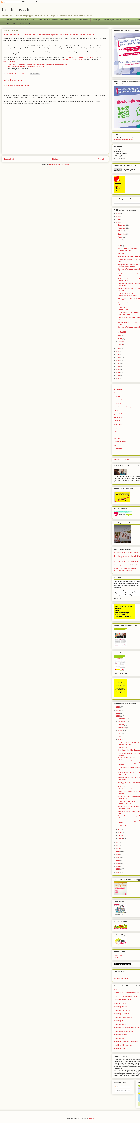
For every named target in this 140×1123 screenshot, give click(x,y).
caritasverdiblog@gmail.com (123, 139)
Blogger (91, 1118)
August (120, 237)
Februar (121, 341)
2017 (118, 363)
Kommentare (121, 1090)
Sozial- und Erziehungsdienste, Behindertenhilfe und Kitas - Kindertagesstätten (63, 20)
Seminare (117, 435)
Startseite (9, 20)
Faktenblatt (118, 400)
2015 (118, 369)
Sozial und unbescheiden (122, 1000)
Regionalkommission (121, 428)
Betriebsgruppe (119, 393)
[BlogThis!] (33, 74)
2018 (118, 360)
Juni (119, 243)
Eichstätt (117, 396)
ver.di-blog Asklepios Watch (123, 1031)
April (120, 336)
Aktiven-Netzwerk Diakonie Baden (125, 996)
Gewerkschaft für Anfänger (123, 407)
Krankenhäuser (25, 23)
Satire (116, 431)
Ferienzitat (117, 403)
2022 (118, 348)
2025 (118, 216)
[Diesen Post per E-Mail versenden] (31, 74)
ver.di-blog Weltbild (120, 1024)
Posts (118, 1087)
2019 (118, 357)
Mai (119, 246)
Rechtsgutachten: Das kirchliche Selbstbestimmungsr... (129, 265)
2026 (118, 213)
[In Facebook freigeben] (37, 74)
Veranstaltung (118, 449)
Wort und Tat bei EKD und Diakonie (126, 561)
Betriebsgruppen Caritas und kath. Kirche (117, 20)
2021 (118, 351)
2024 (118, 219)
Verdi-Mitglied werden (121, 978)
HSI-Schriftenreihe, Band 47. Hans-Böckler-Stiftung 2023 (26, 66)
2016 (118, 366)
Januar (120, 345)
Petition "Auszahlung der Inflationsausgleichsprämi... (128, 294)
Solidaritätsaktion (120, 442)
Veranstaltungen (11, 23)
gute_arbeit (118, 414)
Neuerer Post (9, 159)
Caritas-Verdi (15, 9)
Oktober (121, 231)
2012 (118, 378)
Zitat (115, 452)
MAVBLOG (117, 989)
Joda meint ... (122, 253)
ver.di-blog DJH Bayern (122, 1010)
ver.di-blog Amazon (120, 1007)
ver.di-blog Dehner (120, 1034)
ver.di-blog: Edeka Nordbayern (124, 1017)
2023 (118, 222)
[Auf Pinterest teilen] (39, 74)
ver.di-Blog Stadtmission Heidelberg (126, 1041)
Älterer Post (102, 159)
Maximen (117, 421)
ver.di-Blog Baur (119, 1048)
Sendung (117, 438)
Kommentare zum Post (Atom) (59, 164)
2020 (118, 354)
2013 (118, 375)
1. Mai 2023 (122, 332)
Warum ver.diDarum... (118, 956)
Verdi (115, 975)
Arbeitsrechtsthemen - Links (25, 20)
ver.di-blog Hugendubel (122, 1014)
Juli (119, 240)
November (122, 228)
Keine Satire (118, 417)
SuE (115, 445)
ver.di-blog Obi (119, 1021)
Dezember (122, 225)
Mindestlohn (118, 424)
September (122, 234)
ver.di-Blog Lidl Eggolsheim (123, 1045)
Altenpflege (96, 20)
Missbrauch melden (122, 459)
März (120, 339)
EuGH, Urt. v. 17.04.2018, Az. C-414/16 (81, 57)
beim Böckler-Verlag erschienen (72, 59)
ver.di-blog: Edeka (120, 1003)
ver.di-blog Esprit (119, 1038)
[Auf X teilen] (35, 74)
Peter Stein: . (37, 64)
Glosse (116, 410)
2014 (118, 372)
